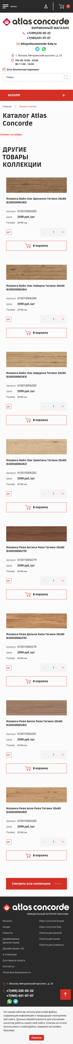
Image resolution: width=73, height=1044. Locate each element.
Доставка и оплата (14, 960)
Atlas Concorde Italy (50, 927)
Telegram (36, 49)
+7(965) (38, 38)
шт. (8, 232)
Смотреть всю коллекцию (31, 883)
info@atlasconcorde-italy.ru (39, 43)
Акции (6, 927)
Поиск (66, 77)
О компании (10, 954)
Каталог (7, 921)
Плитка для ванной (50, 932)
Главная (7, 106)
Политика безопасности (17, 972)
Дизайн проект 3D (13, 948)
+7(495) (38, 33)
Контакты (8, 966)
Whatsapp (43, 49)
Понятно (37, 1037)
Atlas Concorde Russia (51, 921)
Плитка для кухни (49, 938)
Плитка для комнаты (51, 944)
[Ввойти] (46, 6)
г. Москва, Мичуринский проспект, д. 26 (39, 55)
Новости (8, 932)
